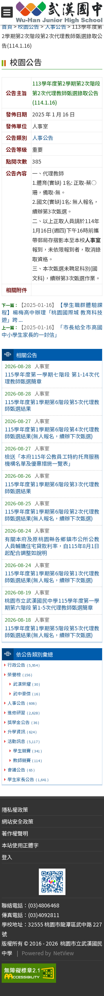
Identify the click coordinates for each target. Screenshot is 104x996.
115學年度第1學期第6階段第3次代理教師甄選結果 (52, 487)
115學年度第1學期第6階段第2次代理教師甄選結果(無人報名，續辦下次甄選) (52, 515)
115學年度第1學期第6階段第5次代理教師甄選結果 (52, 405)
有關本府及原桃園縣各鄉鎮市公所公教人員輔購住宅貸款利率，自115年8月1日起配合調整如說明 (52, 546)
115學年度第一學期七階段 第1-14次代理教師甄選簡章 (52, 377)
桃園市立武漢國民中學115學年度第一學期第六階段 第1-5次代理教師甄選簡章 (52, 604)
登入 (7, 857)
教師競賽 (27, 760)
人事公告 (21, 702)
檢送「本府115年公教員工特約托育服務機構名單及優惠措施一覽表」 (52, 460)
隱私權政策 (15, 809)
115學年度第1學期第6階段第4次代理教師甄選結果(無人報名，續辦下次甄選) (52, 432)
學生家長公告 (27, 779)
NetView (63, 953)
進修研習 (23, 712)
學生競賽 (27, 750)
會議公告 (20, 769)
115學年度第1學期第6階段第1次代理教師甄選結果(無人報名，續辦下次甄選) (52, 576)
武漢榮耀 (26, 683)
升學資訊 (21, 731)
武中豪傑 (26, 693)
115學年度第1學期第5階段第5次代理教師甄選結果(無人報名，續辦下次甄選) (52, 631)
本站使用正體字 (20, 845)
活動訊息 (23, 741)
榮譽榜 (19, 674)
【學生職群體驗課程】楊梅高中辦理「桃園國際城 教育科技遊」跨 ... (52, 312)
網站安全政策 (17, 821)
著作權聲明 (15, 833)
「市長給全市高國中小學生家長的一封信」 (52, 330)
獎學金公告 (23, 722)
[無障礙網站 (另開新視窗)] (52, 973)
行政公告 (23, 664)
